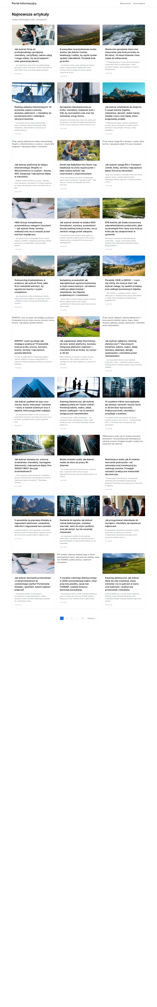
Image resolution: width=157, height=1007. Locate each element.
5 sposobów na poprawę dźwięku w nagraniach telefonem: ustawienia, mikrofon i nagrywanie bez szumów (33, 523)
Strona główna (139, 3)
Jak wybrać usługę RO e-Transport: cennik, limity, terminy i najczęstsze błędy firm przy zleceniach (123, 167)
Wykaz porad (125, 3)
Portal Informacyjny (24, 3)
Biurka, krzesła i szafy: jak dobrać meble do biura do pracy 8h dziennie (77, 462)
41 (82, 618)
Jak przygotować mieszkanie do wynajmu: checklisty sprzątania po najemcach (123, 523)
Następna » (91, 618)
